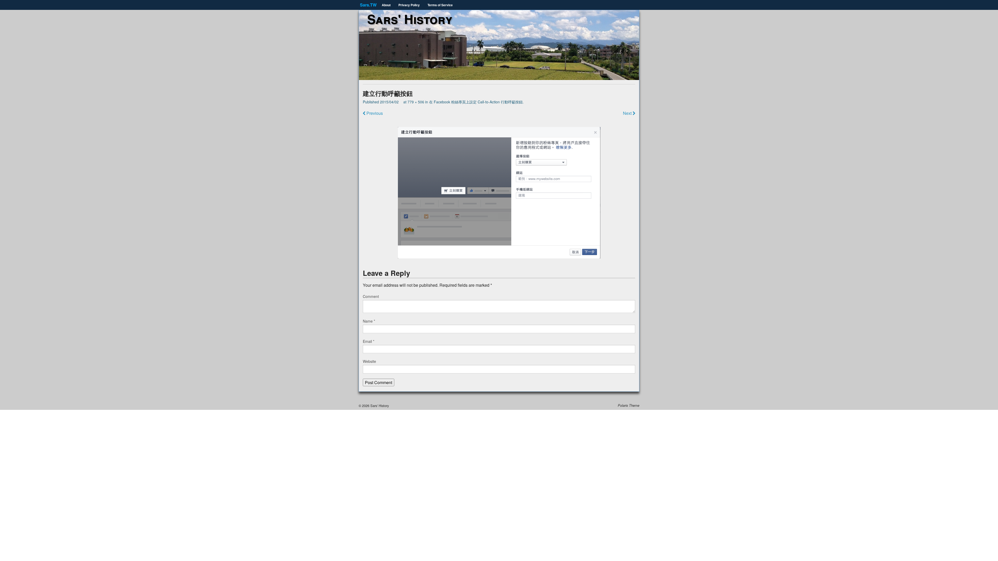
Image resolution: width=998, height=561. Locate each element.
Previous (374, 113)
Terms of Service (440, 5)
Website (369, 361)
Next (628, 113)
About (386, 5)
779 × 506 (416, 101)
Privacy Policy (409, 5)
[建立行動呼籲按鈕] (499, 192)
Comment (371, 296)
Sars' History (409, 19)
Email (368, 341)
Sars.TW (368, 5)
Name (369, 321)
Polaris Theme (628, 405)
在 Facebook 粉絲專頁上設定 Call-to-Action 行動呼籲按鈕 (476, 101)
